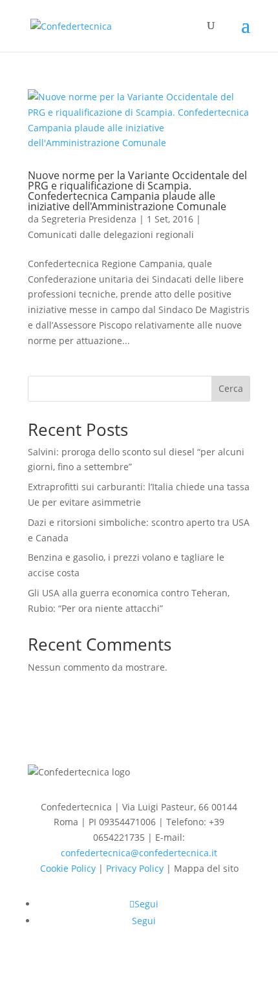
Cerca (231, 388)
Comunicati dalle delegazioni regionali (111, 234)
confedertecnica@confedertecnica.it (139, 853)
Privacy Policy (135, 868)
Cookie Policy (68, 868)
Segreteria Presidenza (88, 219)
